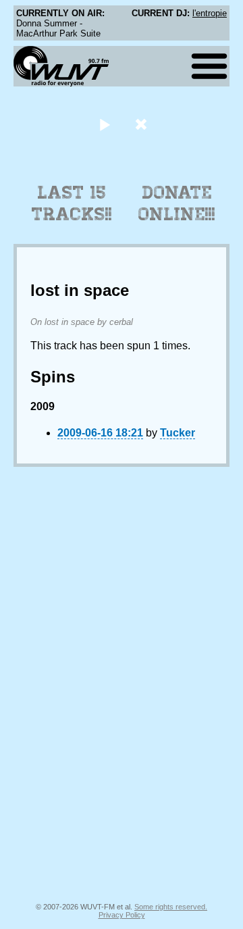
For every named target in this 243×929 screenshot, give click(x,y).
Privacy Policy (122, 915)
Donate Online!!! (176, 203)
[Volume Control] (143, 124)
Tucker (177, 432)
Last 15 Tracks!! (72, 203)
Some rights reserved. (170, 907)
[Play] (104, 124)
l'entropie (209, 13)
